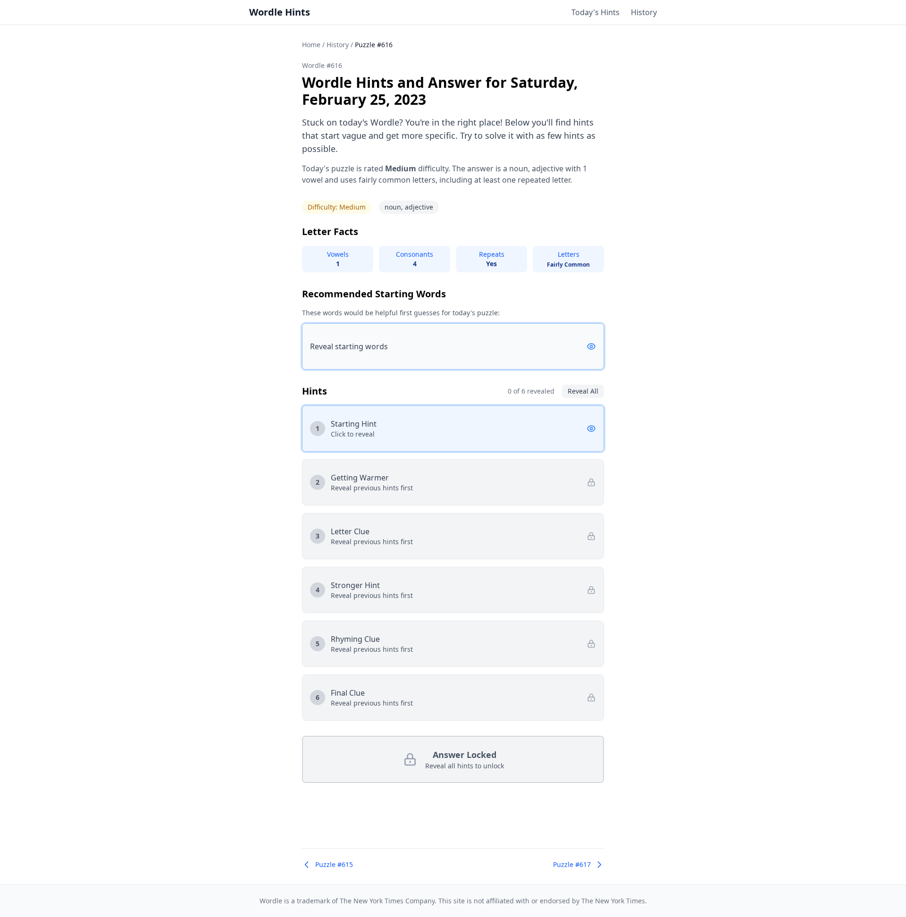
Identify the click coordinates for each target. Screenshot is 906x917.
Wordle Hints (279, 12)
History (644, 12)
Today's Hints (595, 12)
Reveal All (583, 391)
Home (311, 44)
